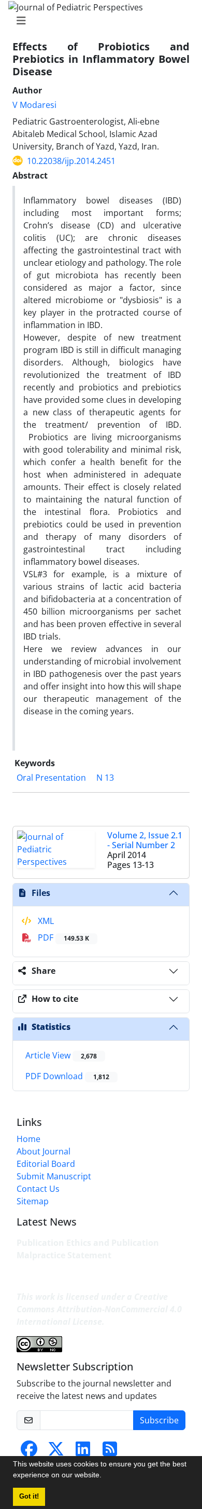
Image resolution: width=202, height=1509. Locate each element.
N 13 (105, 777)
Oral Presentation (51, 777)
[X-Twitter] (56, 1452)
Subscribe (159, 1420)
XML (45, 921)
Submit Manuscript (54, 1176)
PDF (62, 937)
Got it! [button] (29, 1496)
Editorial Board (46, 1164)
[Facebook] (29, 1452)
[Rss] (109, 1452)
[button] (105, 1476)
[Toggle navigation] (97, 20)
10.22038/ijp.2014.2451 (71, 161)
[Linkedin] (82, 1452)
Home (28, 1139)
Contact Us (38, 1188)
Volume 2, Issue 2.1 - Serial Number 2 (144, 840)
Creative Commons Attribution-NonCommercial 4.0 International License (99, 1309)
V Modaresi (34, 105)
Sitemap (33, 1201)
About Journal (43, 1151)
